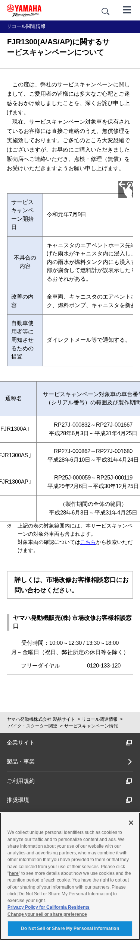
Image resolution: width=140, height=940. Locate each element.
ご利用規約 (21, 781)
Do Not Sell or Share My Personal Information (70, 928)
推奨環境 (18, 800)
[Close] (131, 823)
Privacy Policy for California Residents (48, 907)
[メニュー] (127, 9)
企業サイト (21, 742)
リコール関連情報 (100, 719)
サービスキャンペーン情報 (91, 726)
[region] (70, 876)
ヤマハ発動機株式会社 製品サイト (41, 719)
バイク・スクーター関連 (32, 726)
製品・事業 (21, 761)
